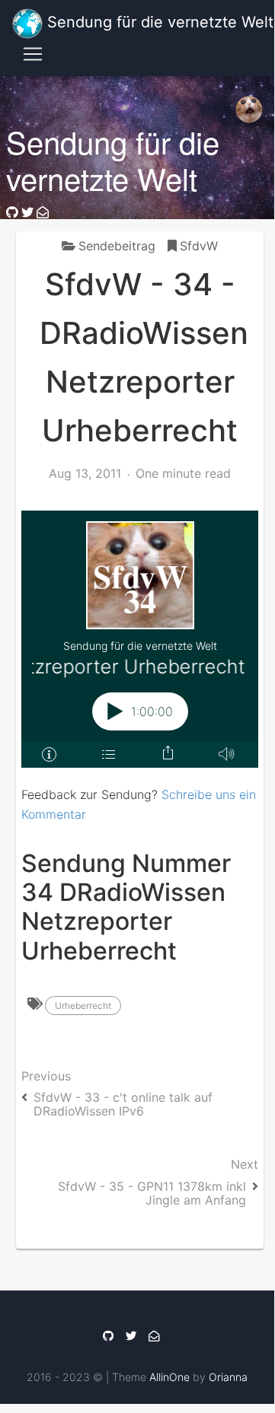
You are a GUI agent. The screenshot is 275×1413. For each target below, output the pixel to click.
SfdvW (199, 245)
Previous (117, 1093)
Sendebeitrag (116, 245)
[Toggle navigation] (32, 54)
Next (158, 1182)
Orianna (228, 1376)
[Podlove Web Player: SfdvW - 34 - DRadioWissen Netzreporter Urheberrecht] (139, 639)
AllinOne (169, 1376)
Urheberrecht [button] (83, 1005)
